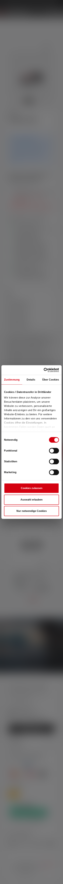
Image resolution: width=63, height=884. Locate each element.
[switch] (54, 450)
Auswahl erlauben (31, 499)
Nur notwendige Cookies (31, 510)
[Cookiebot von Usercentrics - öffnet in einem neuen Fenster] (44, 370)
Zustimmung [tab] (12, 379)
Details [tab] (31, 379)
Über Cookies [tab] (50, 379)
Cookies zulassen (31, 488)
